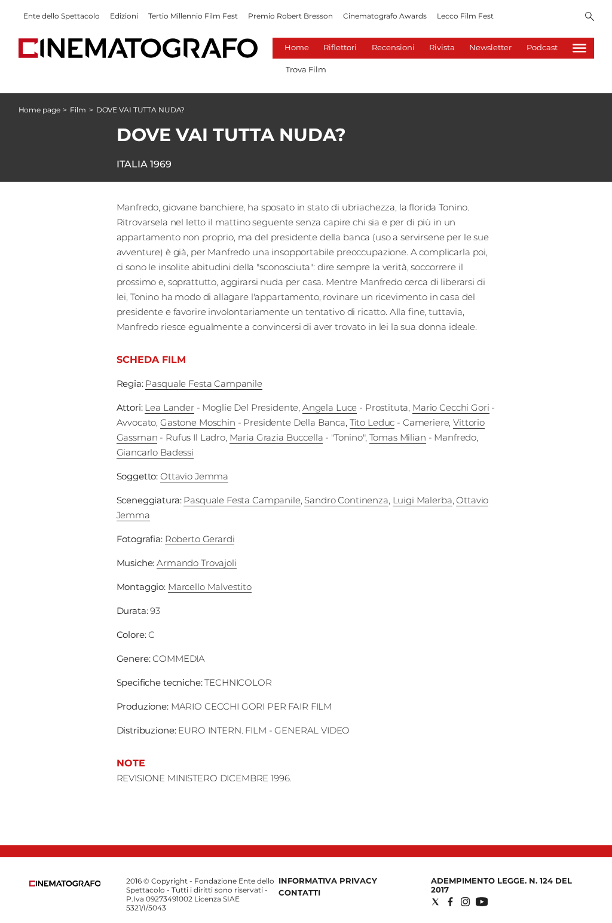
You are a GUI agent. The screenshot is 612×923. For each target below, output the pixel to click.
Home (296, 47)
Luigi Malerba (422, 500)
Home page (39, 109)
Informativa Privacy (328, 880)
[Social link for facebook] (450, 901)
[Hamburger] (579, 48)
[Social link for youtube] (482, 901)
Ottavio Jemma (194, 476)
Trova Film (306, 69)
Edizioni (124, 15)
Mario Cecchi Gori (450, 407)
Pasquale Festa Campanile (203, 383)
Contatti (299, 892)
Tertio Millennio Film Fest (193, 15)
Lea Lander (169, 407)
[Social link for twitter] (435, 901)
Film (78, 109)
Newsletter (490, 47)
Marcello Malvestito (210, 586)
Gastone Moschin (197, 422)
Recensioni (393, 47)
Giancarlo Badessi (155, 452)
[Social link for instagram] (465, 901)
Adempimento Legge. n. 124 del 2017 (501, 885)
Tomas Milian (397, 437)
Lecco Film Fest (465, 15)
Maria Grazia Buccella (276, 437)
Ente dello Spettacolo (61, 15)
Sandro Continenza (346, 500)
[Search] (589, 17)
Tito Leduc (372, 422)
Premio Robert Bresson (290, 15)
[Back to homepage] (65, 883)
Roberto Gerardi (200, 539)
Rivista (442, 47)
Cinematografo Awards (385, 15)
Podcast (542, 47)
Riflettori (340, 47)
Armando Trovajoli (196, 563)
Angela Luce (329, 407)
